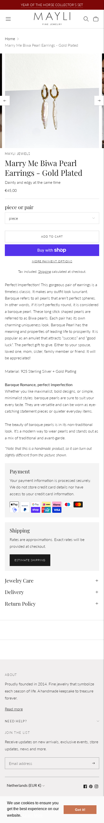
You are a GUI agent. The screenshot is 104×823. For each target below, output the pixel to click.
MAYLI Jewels (17, 154)
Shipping (44, 271)
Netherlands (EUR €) (24, 785)
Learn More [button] (33, 815)
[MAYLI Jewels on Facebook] (85, 786)
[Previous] (5, 101)
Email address (20, 758)
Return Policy (20, 603)
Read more (14, 709)
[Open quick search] (86, 19)
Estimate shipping (30, 560)
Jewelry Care (19, 580)
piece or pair (19, 207)
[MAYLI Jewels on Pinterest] (91, 786)
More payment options (52, 261)
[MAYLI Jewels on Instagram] (96, 786)
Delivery (14, 591)
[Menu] (8, 19)
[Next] (99, 101)
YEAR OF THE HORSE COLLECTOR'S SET (52, 5)
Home (10, 38)
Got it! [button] (80, 810)
